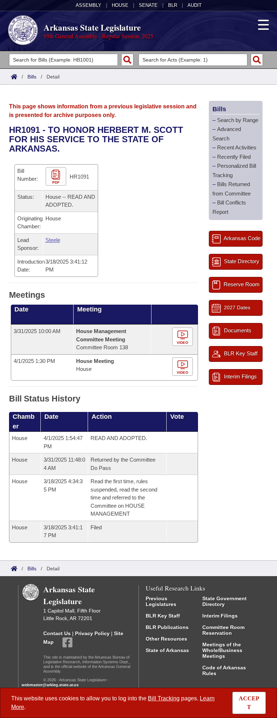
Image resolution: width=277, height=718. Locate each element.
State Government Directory (224, 601)
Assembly (88, 5)
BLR (172, 5)
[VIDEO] (183, 337)
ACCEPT (249, 702)
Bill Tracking (164, 698)
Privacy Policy (92, 633)
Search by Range (237, 120)
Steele (52, 240)
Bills (31, 77)
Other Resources (166, 639)
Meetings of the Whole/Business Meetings (222, 650)
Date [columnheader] (21, 309)
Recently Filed (234, 157)
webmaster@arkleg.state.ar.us (50, 685)
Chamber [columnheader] (24, 421)
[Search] (127, 60)
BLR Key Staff (163, 616)
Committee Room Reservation (223, 630)
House (120, 5)
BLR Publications (167, 627)
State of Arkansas (167, 650)
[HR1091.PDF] (56, 177)
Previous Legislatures (161, 601)
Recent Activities (236, 147)
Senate (148, 5)
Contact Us (57, 633)
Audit (195, 5)
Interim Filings (220, 616)
